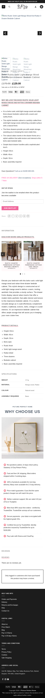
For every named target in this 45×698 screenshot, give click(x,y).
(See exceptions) (24, 178)
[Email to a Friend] (20, 216)
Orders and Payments (9, 599)
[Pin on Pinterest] (24, 216)
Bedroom (5, 71)
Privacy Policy (6, 652)
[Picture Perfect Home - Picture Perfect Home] (22, 6)
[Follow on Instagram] (5, 679)
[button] (3, 6)
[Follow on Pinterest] (8, 679)
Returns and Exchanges (10, 605)
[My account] (36, 6)
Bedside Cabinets (17, 71)
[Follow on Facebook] (3, 679)
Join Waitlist (10, 208)
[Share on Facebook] (13, 216)
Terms (4, 649)
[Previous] (5, 33)
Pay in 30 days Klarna (9, 636)
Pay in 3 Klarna (7, 633)
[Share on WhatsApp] (9, 216)
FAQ (3, 608)
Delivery (4, 602)
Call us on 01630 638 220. (24, 171)
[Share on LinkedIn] (28, 216)
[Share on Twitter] (17, 216)
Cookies (4, 655)
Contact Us (5, 611)
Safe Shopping (7, 658)
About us (5, 624)
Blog (3, 630)
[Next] (40, 33)
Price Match (6, 627)
